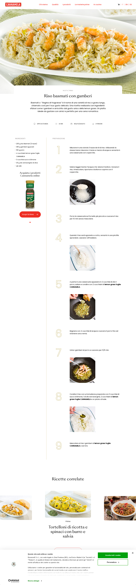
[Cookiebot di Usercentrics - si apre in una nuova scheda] (13, 580)
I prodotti (67, 4)
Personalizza (111, 562)
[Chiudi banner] (132, 553)
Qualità (55, 4)
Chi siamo (43, 4)
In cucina (97, 4)
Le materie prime (82, 4)
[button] (30, 222)
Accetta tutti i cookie (112, 555)
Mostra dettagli (33, 581)
